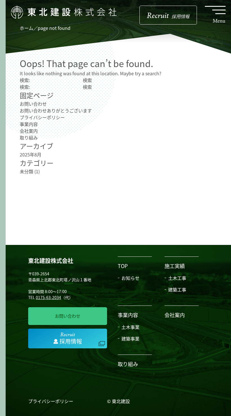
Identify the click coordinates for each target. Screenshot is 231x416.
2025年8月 (30, 154)
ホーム (26, 28)
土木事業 (130, 327)
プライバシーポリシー (42, 117)
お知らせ (130, 278)
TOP (123, 265)
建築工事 (177, 289)
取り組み (29, 137)
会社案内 (29, 130)
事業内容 (29, 124)
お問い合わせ (33, 103)
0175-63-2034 (48, 297)
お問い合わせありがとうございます (56, 110)
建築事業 (130, 338)
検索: (25, 80)
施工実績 (175, 265)
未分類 (26, 171)
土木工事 (177, 278)
